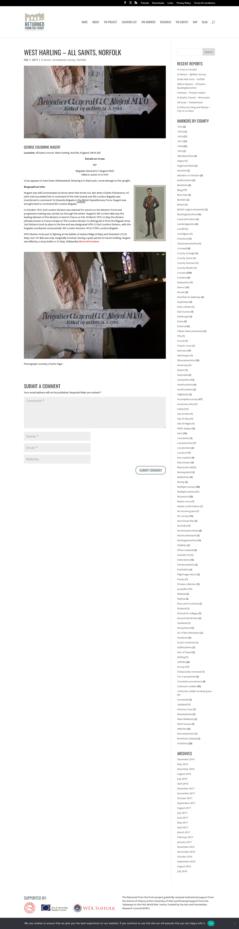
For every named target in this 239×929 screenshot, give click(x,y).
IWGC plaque (184, 428)
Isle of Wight (184, 423)
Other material (185, 550)
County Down (185, 258)
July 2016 (182, 871)
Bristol (180, 204)
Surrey (180, 666)
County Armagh (186, 253)
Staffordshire (184, 647)
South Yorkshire (186, 642)
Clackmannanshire (187, 243)
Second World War (187, 618)
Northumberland (186, 535)
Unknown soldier (186, 686)
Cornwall (182, 248)
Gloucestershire (186, 360)
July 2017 (182, 812)
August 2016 (184, 866)
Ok (211, 923)
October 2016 (184, 856)
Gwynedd (182, 375)
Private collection (186, 584)
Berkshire (182, 185)
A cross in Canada (187, 69)
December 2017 (185, 788)
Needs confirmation (188, 506)
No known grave (186, 511)
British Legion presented (190, 209)
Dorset (181, 292)
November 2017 (186, 793)
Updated (182, 704)
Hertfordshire (185, 389)
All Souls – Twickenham (190, 102)
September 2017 (186, 803)
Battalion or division (188, 175)
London (181, 452)
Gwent (180, 370)
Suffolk (181, 662)
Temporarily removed (189, 671)
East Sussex (183, 311)
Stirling (181, 657)
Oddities (182, 545)
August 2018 (184, 774)
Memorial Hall (185, 467)
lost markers (184, 457)
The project (110, 22)
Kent (179, 433)
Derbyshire (183, 282)
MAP (195, 22)
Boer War (182, 195)
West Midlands (185, 719)
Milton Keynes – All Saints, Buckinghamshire (191, 85)
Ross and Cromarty (187, 603)
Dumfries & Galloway (189, 297)
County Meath (185, 267)
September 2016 (186, 861)
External (181, 326)
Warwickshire (184, 714)
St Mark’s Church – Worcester (193, 97)
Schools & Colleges (187, 613)
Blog (205, 22)
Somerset (182, 637)
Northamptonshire (187, 530)
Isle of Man (183, 413)
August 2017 (184, 808)
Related (181, 594)
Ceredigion (183, 233)
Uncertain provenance (189, 681)
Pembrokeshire (185, 564)
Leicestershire (185, 443)
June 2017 (182, 817)
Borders (181, 199)
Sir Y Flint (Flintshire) (188, 632)
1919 (179, 151)
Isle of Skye (183, 418)
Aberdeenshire (185, 156)
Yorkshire (182, 743)
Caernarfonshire (186, 219)
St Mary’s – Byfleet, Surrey (191, 74)
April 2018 (182, 783)
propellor (182, 589)
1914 (179, 126)
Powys (180, 579)
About (95, 22)
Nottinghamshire (186, 540)
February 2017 (185, 837)
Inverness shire (185, 404)
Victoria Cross (184, 709)
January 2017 (184, 842)
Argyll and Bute (185, 165)
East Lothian (184, 306)
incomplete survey (63, 60)
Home (85, 22)
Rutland (181, 608)
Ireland (181, 409)
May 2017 (182, 822)
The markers (148, 22)
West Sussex (184, 724)
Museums (182, 496)
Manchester (183, 462)
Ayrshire (181, 170)
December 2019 (185, 759)
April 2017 (182, 827)
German (181, 350)
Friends (145, 3)
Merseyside (183, 472)
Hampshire (183, 379)
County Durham (186, 263)
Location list (129, 22)
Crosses (46, 60)
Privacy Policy (184, 3)
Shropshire (183, 628)
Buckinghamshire (186, 214)
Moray (180, 482)
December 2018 (185, 769)
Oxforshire (183, 559)
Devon (180, 287)
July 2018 (182, 778)
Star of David (184, 652)
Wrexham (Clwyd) (187, 738)
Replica (181, 598)
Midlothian (183, 477)
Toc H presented (186, 676)
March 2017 (183, 832)
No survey (183, 516)
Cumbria (182, 277)
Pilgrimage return (186, 574)
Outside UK (183, 555)
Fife (179, 336)
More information (89, 241)
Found (180, 340)
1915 (179, 131)
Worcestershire (185, 733)
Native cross (184, 501)
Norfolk (81, 60)
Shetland (182, 623)
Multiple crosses (186, 486)
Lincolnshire (184, 448)
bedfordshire (184, 180)
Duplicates (183, 302)
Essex (180, 321)
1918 (179, 146)
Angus (180, 160)
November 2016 (186, 851)
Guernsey (182, 365)
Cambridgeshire (186, 224)
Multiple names (185, 491)
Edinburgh (183, 316)
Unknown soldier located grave (194, 691)
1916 (179, 136)
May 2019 (182, 764)
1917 (179, 141)
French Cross (184, 345)
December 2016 (185, 847)
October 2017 (184, 798)
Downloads (158, 3)
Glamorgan (183, 355)
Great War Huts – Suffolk (191, 79)
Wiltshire (182, 728)
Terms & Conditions (204, 3)
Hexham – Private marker (191, 92)
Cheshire (182, 238)
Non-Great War (185, 521)
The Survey (182, 22)
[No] (234, 923)
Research (165, 22)
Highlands (182, 394)
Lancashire (183, 438)
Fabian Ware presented (190, 331)
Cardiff (181, 229)
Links (170, 3)
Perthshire (183, 569)
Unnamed (182, 699)
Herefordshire (185, 384)
